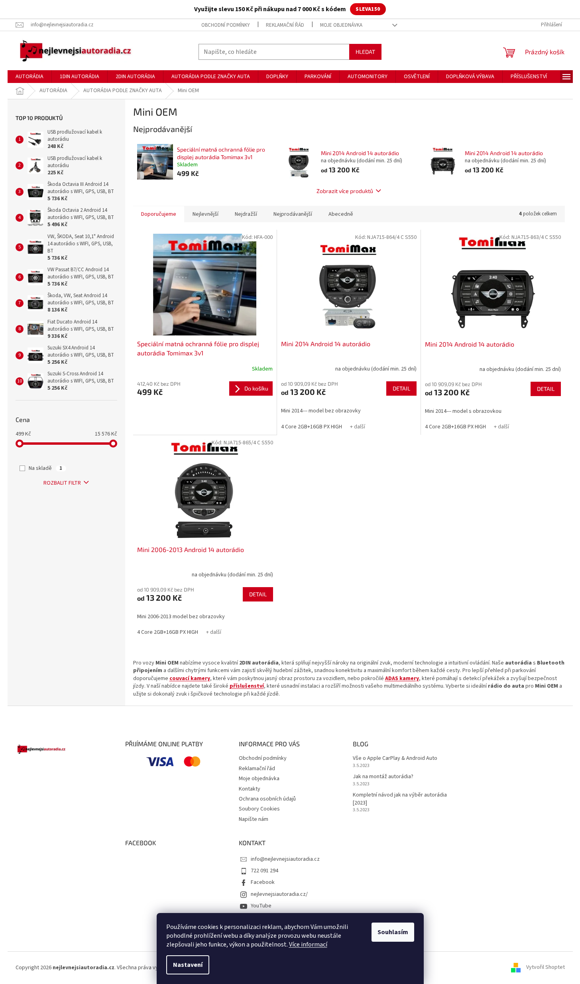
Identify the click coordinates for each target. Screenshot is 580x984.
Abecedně (340, 214)
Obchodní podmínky (225, 25)
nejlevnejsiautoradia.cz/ (279, 894)
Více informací (308, 944)
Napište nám (253, 819)
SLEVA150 (368, 9)
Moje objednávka (341, 25)
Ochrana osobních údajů (267, 799)
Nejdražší (246, 214)
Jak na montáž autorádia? (383, 777)
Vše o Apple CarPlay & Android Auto (395, 758)
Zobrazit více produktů (345, 190)
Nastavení (188, 964)
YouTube (261, 906)
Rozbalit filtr (62, 483)
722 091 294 (264, 871)
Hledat (365, 51)
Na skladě (45, 468)
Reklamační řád (285, 25)
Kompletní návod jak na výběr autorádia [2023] (400, 799)
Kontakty (249, 789)
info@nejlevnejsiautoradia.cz (285, 859)
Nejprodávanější (292, 214)
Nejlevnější (205, 214)
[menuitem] (29, 76)
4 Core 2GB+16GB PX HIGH (311, 427)
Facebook (263, 882)
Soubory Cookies (259, 809)
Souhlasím (392, 932)
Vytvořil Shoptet (545, 968)
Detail (401, 388)
